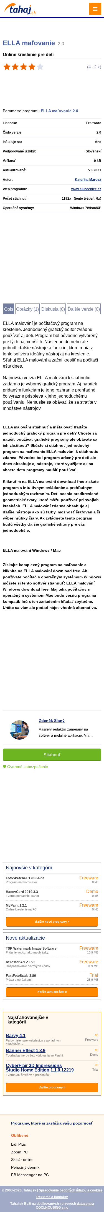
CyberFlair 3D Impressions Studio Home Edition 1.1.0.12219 (40, 1067)
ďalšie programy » (52, 1087)
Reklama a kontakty (52, 1197)
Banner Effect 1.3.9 (25, 1050)
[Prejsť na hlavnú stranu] (19, 13)
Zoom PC (19, 1152)
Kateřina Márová (88, 180)
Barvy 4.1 (16, 1035)
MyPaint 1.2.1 (16, 905)
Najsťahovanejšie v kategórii (27, 1019)
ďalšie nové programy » (52, 921)
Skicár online (22, 1159)
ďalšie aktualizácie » (52, 991)
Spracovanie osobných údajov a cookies (71, 1190)
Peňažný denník (25, 1167)
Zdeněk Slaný (52, 720)
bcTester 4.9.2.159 (20, 962)
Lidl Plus (18, 1144)
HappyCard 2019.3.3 (22, 892)
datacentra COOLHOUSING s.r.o (65, 1206)
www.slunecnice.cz (86, 189)
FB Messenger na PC (30, 1175)
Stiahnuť (52, 754)
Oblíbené (19, 1135)
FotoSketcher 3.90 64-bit (25, 878)
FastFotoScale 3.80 (21, 976)
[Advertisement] (52, 26)
